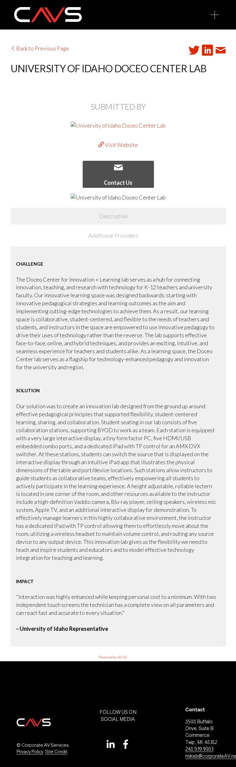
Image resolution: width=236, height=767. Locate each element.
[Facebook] (126, 744)
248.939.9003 (199, 749)
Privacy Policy (30, 751)
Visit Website (121, 144)
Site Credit (56, 751)
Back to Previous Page (42, 48)
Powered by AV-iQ (113, 657)
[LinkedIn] (110, 744)
